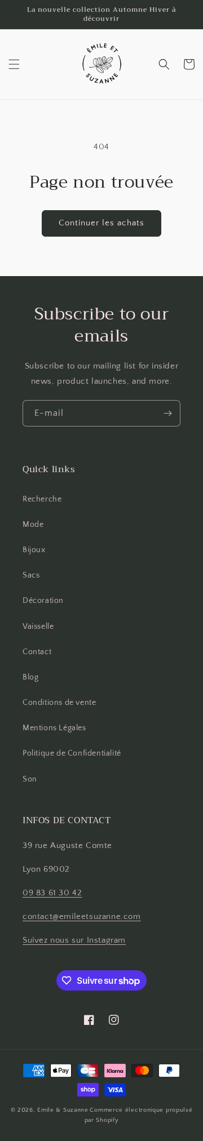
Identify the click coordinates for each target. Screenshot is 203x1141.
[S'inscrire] (167, 413)
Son (30, 779)
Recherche (42, 499)
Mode (33, 524)
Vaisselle (38, 626)
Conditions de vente (59, 702)
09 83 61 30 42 (52, 893)
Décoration (43, 600)
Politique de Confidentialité (72, 753)
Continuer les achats (101, 223)
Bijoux (34, 549)
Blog (30, 677)
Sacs (31, 575)
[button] (14, 64)
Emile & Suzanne (63, 1110)
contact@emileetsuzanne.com (82, 916)
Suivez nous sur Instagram (74, 940)
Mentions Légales (54, 727)
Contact (37, 651)
